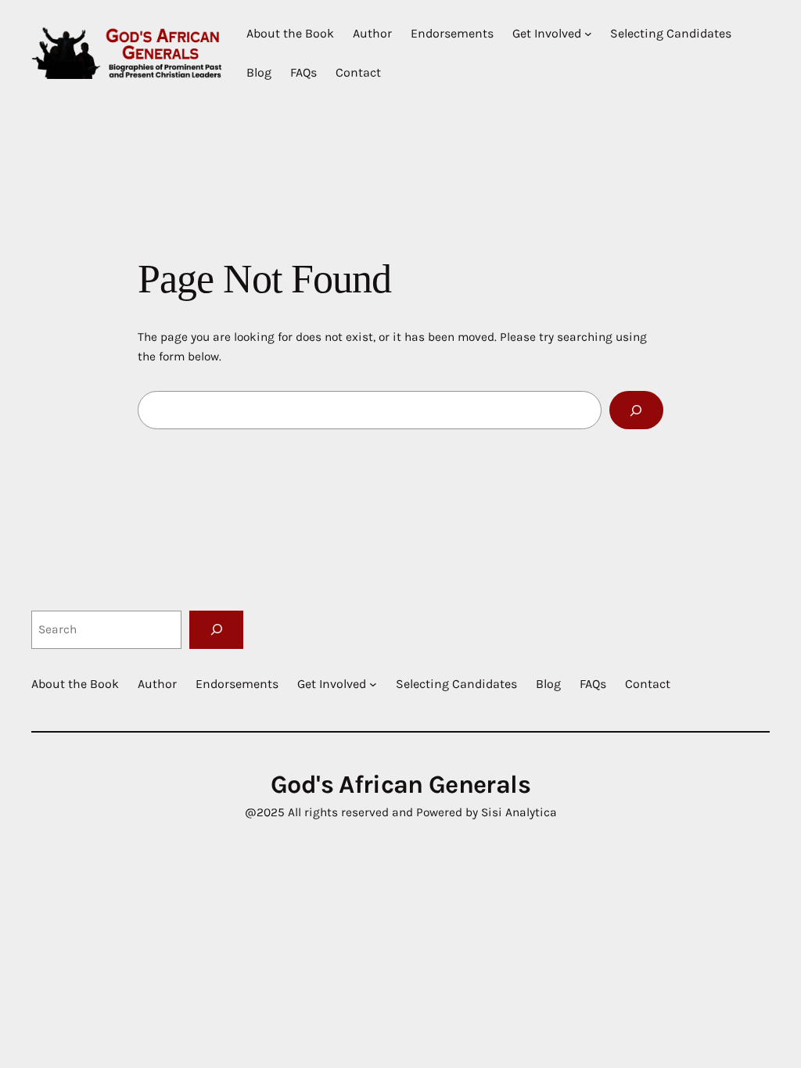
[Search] (636, 410)
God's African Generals (400, 784)
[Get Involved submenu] (588, 34)
